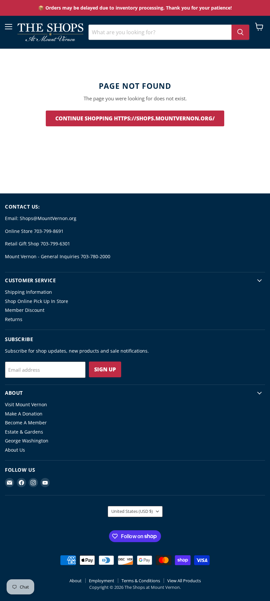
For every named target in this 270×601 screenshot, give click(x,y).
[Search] (240, 32)
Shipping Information (28, 292)
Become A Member (26, 422)
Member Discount (24, 310)
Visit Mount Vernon (26, 404)
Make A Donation (23, 414)
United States (132, 511)
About (75, 581)
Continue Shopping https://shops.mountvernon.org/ (135, 118)
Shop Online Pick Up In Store (36, 301)
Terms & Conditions (141, 581)
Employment (101, 581)
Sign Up (105, 369)
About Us (15, 450)
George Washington (26, 441)
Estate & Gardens (24, 432)
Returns (13, 319)
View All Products (184, 581)
